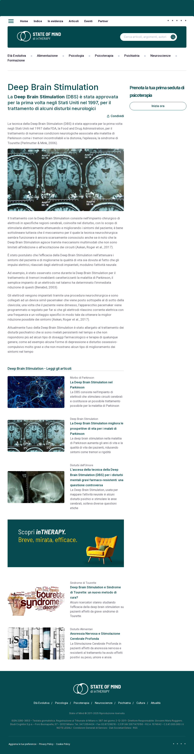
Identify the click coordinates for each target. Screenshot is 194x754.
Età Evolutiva (17, 55)
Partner (103, 21)
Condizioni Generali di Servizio (90, 727)
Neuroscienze (160, 55)
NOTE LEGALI (64, 727)
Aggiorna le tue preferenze (22, 744)
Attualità (155, 702)
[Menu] (11, 21)
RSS (135, 727)
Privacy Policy (46, 744)
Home (24, 21)
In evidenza (55, 21)
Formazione (16, 60)
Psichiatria (131, 55)
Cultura (140, 702)
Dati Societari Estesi (120, 727)
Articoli (74, 21)
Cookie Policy (63, 744)
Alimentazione (47, 55)
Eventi (88, 21)
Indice (38, 21)
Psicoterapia (104, 55)
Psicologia (76, 55)
